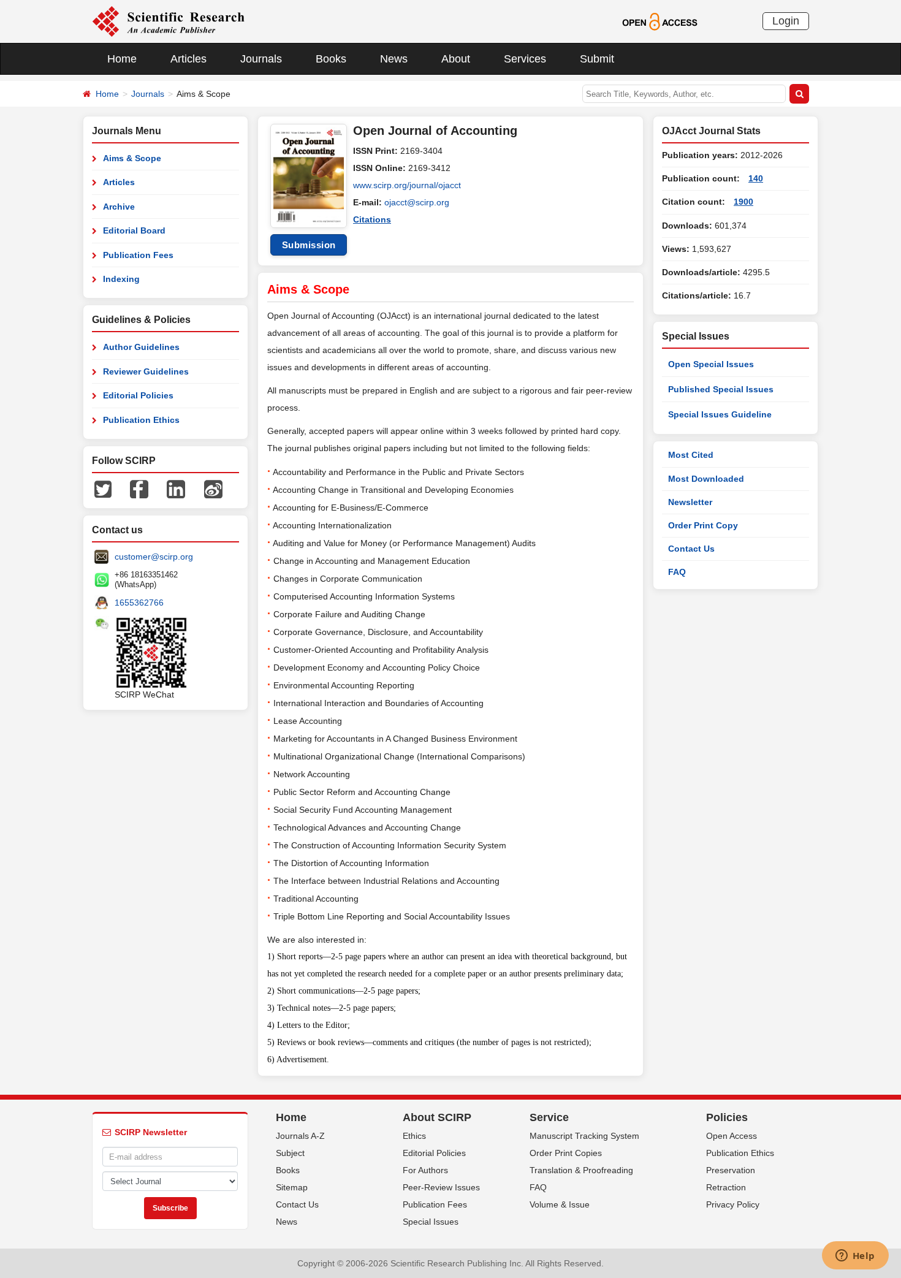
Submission (309, 245)
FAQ (677, 572)
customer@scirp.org (154, 556)
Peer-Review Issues (441, 1187)
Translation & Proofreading (581, 1170)
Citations (372, 219)
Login (785, 21)
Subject (290, 1153)
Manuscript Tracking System (584, 1136)
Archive (119, 206)
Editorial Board (134, 230)
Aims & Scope (132, 158)
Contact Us (691, 548)
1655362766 (139, 602)
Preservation (730, 1170)
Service (549, 1117)
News (394, 59)
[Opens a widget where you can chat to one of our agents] (855, 1256)
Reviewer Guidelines (146, 371)
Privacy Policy (732, 1204)
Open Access (731, 1136)
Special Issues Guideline (720, 414)
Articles (188, 59)
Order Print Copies (566, 1153)
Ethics (414, 1136)
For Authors (425, 1170)
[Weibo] (213, 488)
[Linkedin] (176, 488)
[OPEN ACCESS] (660, 21)
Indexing (121, 279)
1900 (743, 202)
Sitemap (292, 1187)
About (455, 59)
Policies (727, 1117)
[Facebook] (139, 488)
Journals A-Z (300, 1136)
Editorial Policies (138, 395)
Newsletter (690, 502)
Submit (597, 59)
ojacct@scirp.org (416, 202)
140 (755, 178)
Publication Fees (138, 255)
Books (331, 59)
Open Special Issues (711, 364)
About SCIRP (437, 1117)
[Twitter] (103, 488)
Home (122, 59)
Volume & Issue (560, 1204)
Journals (261, 59)
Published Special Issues (721, 389)
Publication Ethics (141, 420)
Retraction (726, 1187)
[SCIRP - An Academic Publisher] (168, 21)
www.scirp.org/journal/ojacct (407, 185)
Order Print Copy (703, 525)
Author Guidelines (141, 347)
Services (525, 59)
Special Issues (430, 1222)
